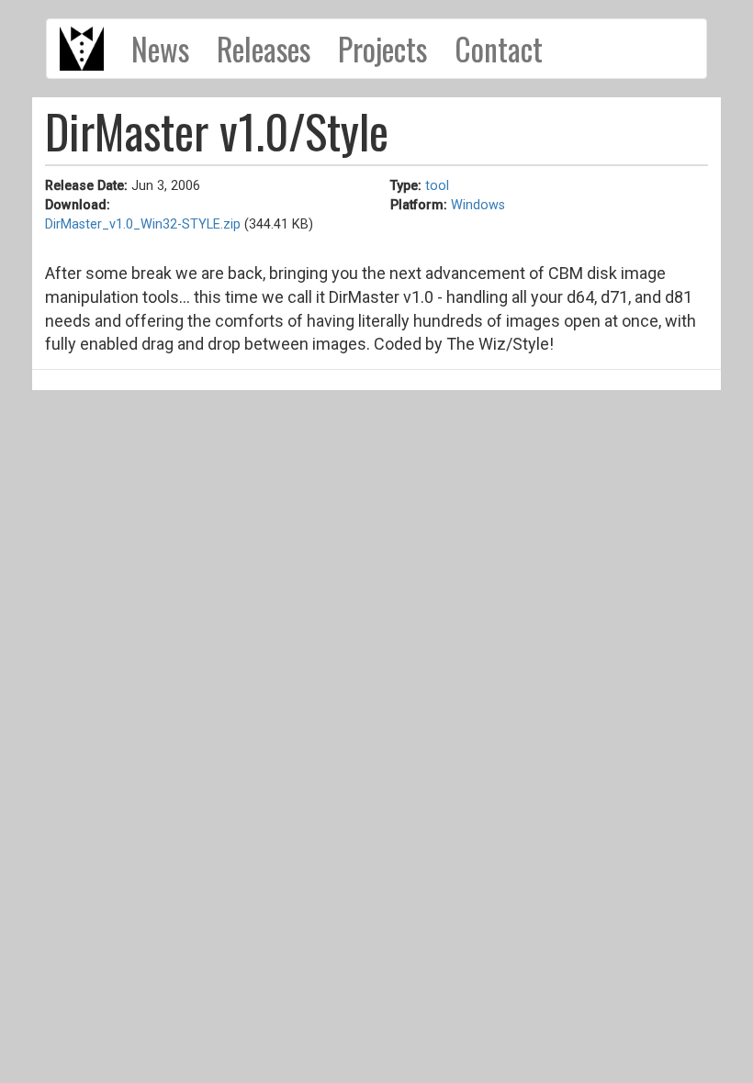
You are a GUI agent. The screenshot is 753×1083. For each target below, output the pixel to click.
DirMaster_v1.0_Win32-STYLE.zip (143, 224)
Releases (263, 49)
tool (437, 186)
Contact (499, 49)
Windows (478, 205)
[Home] (89, 49)
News (160, 49)
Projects (382, 49)
